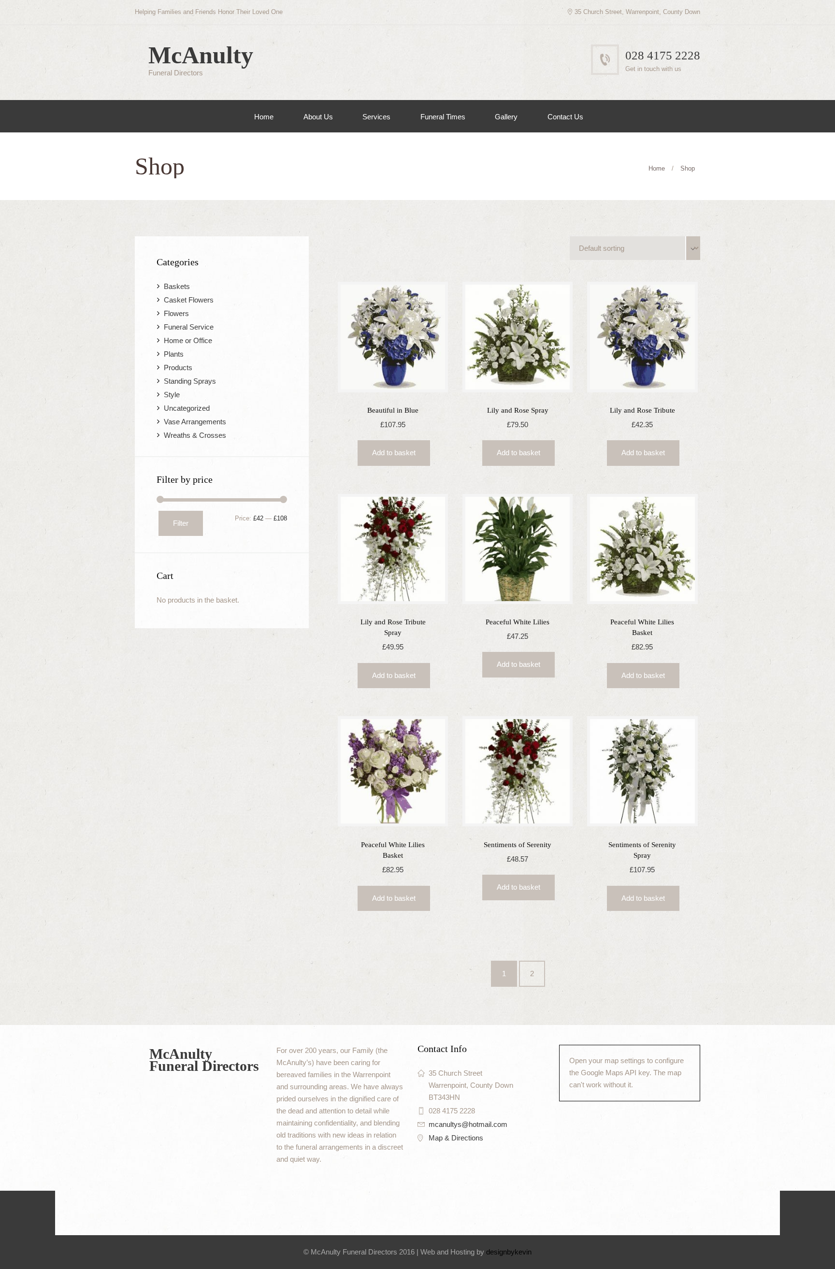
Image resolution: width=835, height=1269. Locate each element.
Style (172, 394)
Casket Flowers (189, 300)
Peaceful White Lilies (517, 622)
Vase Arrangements (195, 422)
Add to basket (394, 452)
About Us (318, 117)
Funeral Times (442, 117)
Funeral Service (189, 327)
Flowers (176, 313)
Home (264, 117)
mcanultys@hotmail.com (468, 1124)
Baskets (177, 286)
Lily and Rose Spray (517, 410)
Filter (180, 523)
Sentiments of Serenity (517, 845)
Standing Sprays (190, 381)
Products (178, 367)
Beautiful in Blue (392, 410)
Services (376, 117)
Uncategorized (187, 408)
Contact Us (565, 117)
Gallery (506, 117)
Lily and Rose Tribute (642, 410)
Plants (174, 354)
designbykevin (509, 1252)
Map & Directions (456, 1138)
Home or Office (188, 340)
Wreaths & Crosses (195, 435)
